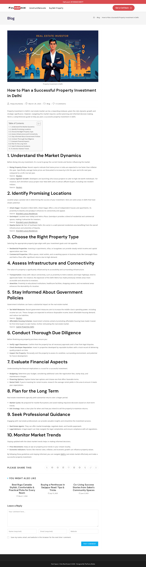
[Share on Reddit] (79, 467)
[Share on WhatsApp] (96, 467)
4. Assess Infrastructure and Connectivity (24, 134)
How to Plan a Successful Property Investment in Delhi (120, 17)
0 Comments (61, 104)
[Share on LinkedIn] (63, 467)
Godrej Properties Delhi (25, 327)
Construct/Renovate (37, 8)
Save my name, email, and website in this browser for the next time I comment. (41, 537)
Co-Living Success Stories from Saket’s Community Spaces (83, 487)
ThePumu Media (90, 564)
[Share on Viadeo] (90, 467)
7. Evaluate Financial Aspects (19, 141)
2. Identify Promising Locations (20, 129)
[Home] (94, 17)
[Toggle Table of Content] (37, 124)
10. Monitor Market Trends (20, 149)
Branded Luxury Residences (27, 213)
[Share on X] (46, 467)
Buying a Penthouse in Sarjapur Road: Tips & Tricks (53, 487)
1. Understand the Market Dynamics (22, 127)
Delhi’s (63, 454)
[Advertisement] (122, 64)
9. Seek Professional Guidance (20, 146)
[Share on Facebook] (52, 467)
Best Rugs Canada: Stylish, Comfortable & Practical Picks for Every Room (22, 488)
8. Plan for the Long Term (18, 144)
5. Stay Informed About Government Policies (25, 136)
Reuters (19, 176)
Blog (48, 104)
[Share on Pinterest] (57, 467)
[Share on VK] (74, 467)
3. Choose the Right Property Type (21, 132)
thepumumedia (16, 104)
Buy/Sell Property (56, 8)
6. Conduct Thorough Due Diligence (22, 139)
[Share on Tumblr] (85, 467)
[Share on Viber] (68, 467)
